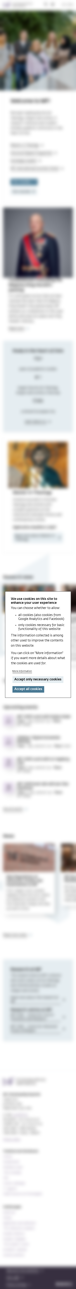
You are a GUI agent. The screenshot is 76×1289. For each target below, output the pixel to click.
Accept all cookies (28, 689)
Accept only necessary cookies (37, 679)
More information (22, 671)
